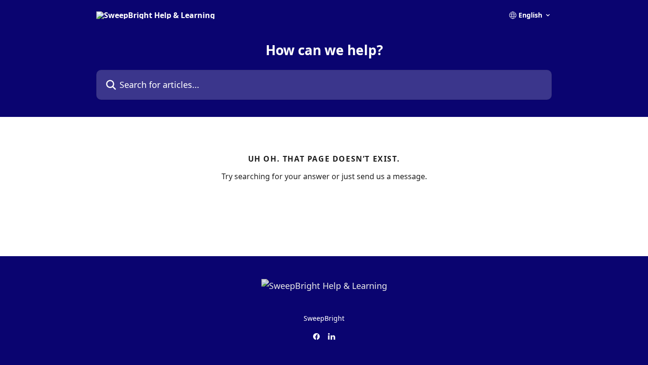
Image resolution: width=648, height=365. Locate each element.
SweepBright (324, 318)
